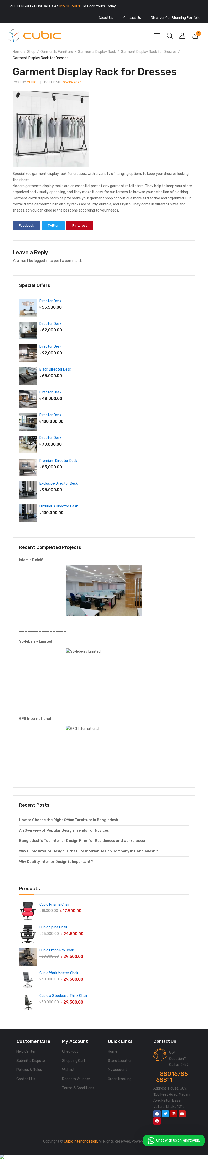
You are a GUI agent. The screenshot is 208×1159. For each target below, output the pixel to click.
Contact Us (25, 1079)
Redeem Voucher (76, 1079)
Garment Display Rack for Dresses (149, 52)
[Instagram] (173, 1113)
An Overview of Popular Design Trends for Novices (64, 830)
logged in (41, 261)
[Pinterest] (157, 1121)
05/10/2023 (62, 82)
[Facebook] (157, 1113)
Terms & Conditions (78, 1088)
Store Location (120, 1061)
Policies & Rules (29, 1070)
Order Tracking (119, 1079)
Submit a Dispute (30, 1061)
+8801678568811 (172, 1076)
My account (117, 1070)
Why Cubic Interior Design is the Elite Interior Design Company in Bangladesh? (88, 851)
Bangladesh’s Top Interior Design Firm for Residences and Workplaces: (82, 841)
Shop (31, 52)
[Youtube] (182, 1113)
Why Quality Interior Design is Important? (56, 861)
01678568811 (70, 6)
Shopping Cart (73, 1061)
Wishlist (68, 1070)
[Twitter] (165, 1113)
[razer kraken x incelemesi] (104, 1157)
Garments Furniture (56, 52)
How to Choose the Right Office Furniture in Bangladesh (68, 820)
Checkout (70, 1051)
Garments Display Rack (97, 52)
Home (17, 52)
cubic (25, 82)
